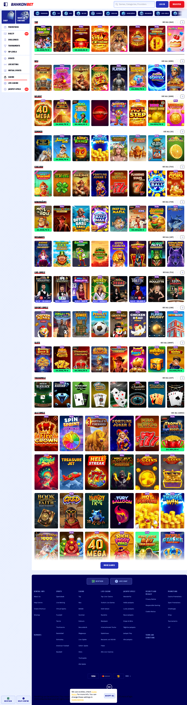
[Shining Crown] (81, 359)
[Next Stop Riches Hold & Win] (175, 359)
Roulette (104, 615)
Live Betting (60, 603)
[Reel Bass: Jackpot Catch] (62, 148)
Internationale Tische (108, 627)
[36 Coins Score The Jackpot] (172, 472)
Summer (38, 131)
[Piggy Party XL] (137, 359)
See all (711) (168, 272)
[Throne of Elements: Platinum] (118, 78)
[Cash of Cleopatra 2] (175, 78)
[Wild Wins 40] (118, 184)
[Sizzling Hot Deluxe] (100, 113)
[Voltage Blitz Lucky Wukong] (43, 184)
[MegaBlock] (175, 324)
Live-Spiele (39, 272)
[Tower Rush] (81, 324)
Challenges (172, 609)
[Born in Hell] (62, 39)
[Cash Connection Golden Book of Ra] (156, 39)
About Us (37, 597)
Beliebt (38, 96)
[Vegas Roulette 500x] (118, 289)
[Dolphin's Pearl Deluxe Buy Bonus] (175, 219)
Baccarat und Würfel (108, 640)
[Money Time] (100, 289)
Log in (162, 4)
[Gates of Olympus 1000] (46, 550)
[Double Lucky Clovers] (62, 184)
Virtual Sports (61, 609)
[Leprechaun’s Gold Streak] (156, 219)
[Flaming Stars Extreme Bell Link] (137, 184)
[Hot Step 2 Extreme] (100, 39)
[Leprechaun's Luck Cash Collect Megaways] (62, 254)
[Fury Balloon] (122, 511)
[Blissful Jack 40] (46, 472)
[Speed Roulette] (43, 289)
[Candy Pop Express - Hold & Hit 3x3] (62, 78)
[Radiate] (156, 359)
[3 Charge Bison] (137, 148)
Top (36, 22)
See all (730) (168, 202)
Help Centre (38, 603)
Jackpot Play (127, 633)
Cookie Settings (78, 700)
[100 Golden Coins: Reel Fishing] (81, 113)
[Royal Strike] (172, 550)
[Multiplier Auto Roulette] (137, 395)
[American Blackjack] (43, 395)
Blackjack (104, 621)
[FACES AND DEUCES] (100, 395)
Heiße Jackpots (128, 603)
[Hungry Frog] (97, 511)
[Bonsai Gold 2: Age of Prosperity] (43, 359)
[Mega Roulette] (137, 289)
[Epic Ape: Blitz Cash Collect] (147, 550)
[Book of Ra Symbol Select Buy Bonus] (62, 219)
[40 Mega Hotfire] (43, 113)
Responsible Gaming (153, 605)
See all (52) (169, 131)
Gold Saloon (105, 609)
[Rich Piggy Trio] (122, 550)
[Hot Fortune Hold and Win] (147, 511)
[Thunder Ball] (156, 184)
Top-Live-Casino (107, 597)
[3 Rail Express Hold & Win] (71, 550)
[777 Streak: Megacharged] (62, 359)
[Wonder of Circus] (118, 113)
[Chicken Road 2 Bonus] (43, 324)
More (127, 676)
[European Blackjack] (118, 395)
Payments (37, 635)
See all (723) (168, 167)
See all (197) (168, 237)
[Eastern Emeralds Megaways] (100, 254)
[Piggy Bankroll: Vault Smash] (137, 78)
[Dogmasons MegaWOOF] (137, 254)
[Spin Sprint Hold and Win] (71, 434)
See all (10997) (167, 343)
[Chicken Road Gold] (118, 324)
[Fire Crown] (46, 434)
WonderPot (127, 597)
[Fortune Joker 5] (100, 184)
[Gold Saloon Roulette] (156, 289)
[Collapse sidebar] (6, 4)
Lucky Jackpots (128, 609)
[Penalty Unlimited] (100, 324)
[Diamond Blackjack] (62, 395)
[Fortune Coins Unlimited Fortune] (175, 113)
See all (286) (168, 307)
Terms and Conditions (150, 636)
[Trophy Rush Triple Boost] (172, 434)
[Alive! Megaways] (156, 254)
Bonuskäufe (40, 202)
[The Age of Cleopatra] (118, 39)
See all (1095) (168, 61)
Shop (170, 615)
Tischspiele (40, 378)
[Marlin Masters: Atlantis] (156, 148)
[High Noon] (81, 78)
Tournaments (172, 621)
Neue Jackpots (128, 615)
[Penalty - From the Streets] (62, 324)
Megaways (39, 237)
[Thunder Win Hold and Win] (100, 148)
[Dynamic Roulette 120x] (175, 289)
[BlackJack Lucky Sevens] (81, 395)
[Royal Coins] (100, 78)
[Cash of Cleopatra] (100, 359)
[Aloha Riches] (81, 148)
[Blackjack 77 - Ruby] (62, 289)
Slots (37, 342)
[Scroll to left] (178, 22)
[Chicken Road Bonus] (137, 324)
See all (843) (168, 22)
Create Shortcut (40, 609)
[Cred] (71, 511)
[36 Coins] (147, 472)
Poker (103, 646)
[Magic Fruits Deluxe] (175, 148)
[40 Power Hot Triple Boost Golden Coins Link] (81, 39)
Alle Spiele (39, 413)
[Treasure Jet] (71, 472)
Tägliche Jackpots (129, 627)
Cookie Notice (151, 612)
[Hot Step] (137, 113)
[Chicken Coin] (175, 184)
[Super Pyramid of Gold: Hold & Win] (62, 113)
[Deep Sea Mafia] (118, 219)
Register (177, 4)
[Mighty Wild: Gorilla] (122, 472)
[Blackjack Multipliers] (156, 395)
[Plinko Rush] (156, 324)
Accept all (109, 696)
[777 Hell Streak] (97, 472)
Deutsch (99, 581)
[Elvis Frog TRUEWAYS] (81, 254)
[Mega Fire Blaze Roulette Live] (81, 289)
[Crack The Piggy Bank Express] (43, 39)
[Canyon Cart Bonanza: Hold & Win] (43, 78)
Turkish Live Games (108, 603)
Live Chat (123, 581)
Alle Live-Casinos (107, 652)
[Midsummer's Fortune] (118, 148)
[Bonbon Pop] (175, 39)
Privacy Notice (151, 599)
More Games (109, 565)
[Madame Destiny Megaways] (43, 254)
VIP (169, 627)
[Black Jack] (175, 395)
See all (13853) (177, 413)
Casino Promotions (175, 597)
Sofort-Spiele (41, 307)
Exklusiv (38, 167)
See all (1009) (168, 96)
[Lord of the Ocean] (43, 148)
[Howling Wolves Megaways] (175, 254)
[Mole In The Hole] (43, 219)
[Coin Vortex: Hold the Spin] (156, 78)
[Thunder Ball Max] (100, 219)
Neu (36, 61)
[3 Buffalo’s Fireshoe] (97, 434)
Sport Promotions (174, 603)
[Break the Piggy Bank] (156, 113)
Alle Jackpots (127, 640)
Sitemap (37, 615)
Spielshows (105, 633)
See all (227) (168, 378)
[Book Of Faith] (46, 511)
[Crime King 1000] (137, 219)
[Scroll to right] (182, 13)
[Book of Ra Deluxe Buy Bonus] (118, 359)
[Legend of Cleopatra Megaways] (118, 254)
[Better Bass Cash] (81, 219)
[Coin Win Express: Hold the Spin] (137, 39)
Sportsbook (60, 597)
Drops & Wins (128, 621)
